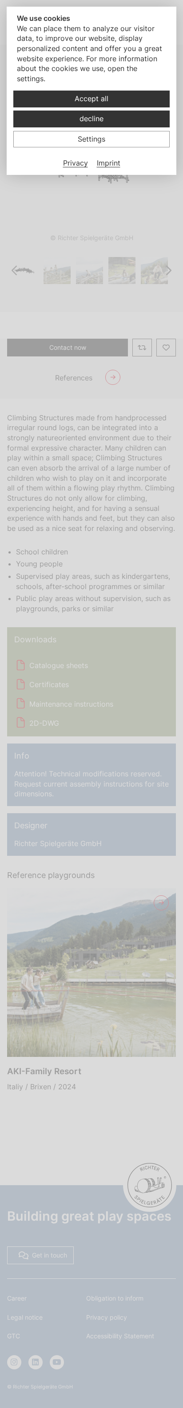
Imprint (108, 162)
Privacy (75, 162)
